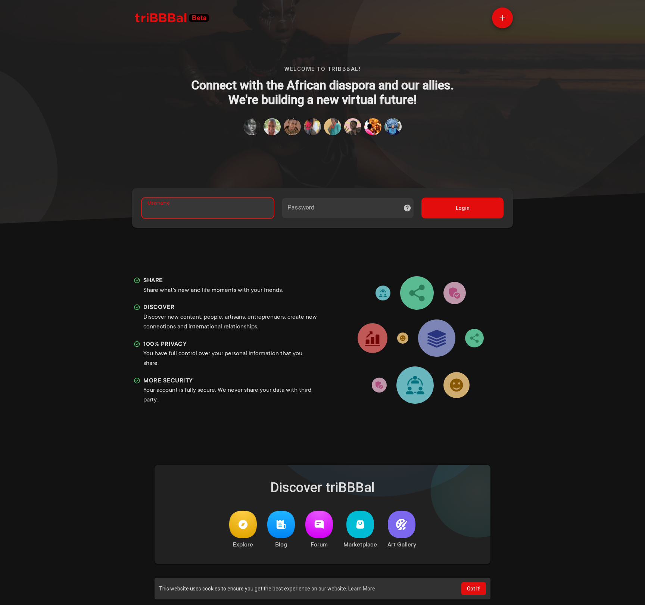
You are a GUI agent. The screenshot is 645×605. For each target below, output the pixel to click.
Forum (319, 545)
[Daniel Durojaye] (252, 126)
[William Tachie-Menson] (332, 126)
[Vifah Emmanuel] (312, 126)
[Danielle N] (272, 126)
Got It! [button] (473, 589)
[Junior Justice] (372, 126)
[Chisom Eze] (352, 126)
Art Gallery (401, 545)
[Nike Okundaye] (393, 126)
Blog (281, 545)
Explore (243, 545)
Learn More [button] (361, 589)
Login (463, 208)
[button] (502, 17)
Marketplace (360, 545)
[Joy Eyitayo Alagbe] (292, 126)
